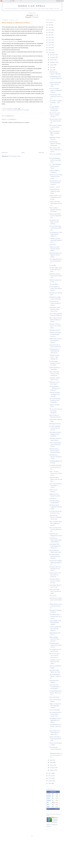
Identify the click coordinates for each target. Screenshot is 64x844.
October (52, 59)
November (52, 57)
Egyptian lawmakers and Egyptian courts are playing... (56, 254)
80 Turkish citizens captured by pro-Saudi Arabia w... (56, 645)
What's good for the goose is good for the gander (55, 591)
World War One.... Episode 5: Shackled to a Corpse (56, 456)
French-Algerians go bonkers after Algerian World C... (56, 288)
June (51, 70)
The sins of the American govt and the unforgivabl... (56, 410)
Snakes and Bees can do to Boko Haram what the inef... (56, 197)
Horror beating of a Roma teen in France (16, 22)
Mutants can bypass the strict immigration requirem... (55, 705)
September (53, 62)
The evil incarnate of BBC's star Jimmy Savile (55, 133)
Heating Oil (49, 800)
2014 (49, 52)
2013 (49, 773)
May (51, 760)
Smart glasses (53, 498)
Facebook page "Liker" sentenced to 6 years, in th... (56, 96)
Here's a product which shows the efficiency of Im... (56, 529)
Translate (36, 17)
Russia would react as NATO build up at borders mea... (55, 732)
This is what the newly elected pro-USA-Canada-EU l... (55, 400)
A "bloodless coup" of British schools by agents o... (55, 661)
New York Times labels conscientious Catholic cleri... (56, 228)
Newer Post (5, 152)
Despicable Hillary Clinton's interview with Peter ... (56, 479)
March (51, 765)
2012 (49, 776)
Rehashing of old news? (55, 423)
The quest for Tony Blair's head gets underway (54, 221)
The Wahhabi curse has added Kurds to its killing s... (55, 720)
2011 (49, 778)
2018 (49, 42)
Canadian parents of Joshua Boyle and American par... (55, 350)
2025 (49, 25)
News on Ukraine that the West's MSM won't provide (56, 523)
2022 (49, 32)
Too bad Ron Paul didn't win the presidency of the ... (55, 467)
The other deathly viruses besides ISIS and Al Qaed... (56, 269)
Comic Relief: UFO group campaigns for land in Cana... (55, 546)
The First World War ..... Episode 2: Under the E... (56, 676)
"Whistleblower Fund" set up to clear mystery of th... (56, 755)
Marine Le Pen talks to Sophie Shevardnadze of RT (55, 738)
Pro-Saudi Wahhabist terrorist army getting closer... (55, 160)
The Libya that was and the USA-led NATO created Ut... (55, 182)
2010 (49, 781)
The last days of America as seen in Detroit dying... (56, 127)
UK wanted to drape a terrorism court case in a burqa (56, 616)
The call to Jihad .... (54, 284)
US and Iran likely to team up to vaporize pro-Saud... (55, 580)
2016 (49, 47)
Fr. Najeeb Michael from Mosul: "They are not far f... (56, 692)
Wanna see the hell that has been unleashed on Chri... (56, 215)
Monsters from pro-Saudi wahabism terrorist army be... (56, 176)
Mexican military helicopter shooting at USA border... (55, 209)
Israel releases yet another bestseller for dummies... (55, 303)
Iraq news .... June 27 (55, 187)
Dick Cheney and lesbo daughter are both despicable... (55, 434)
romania (26, 109)
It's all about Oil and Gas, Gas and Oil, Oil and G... (56, 261)
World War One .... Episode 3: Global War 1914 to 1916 (56, 517)
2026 (49, 22)
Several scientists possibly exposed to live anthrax (55, 363)
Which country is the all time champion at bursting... (55, 340)
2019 (49, 40)
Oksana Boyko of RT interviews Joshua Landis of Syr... (55, 309)
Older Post (41, 152)
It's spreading (53, 265)
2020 (49, 37)
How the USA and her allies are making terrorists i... (55, 114)
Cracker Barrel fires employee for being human (55, 191)
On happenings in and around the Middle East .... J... (56, 78)
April (51, 762)
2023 (49, 30)
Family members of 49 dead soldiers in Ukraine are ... (55, 574)
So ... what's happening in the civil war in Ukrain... (55, 166)
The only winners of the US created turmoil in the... (55, 121)
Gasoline (48, 798)
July (51, 67)
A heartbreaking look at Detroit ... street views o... (55, 726)
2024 (49, 27)
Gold (47, 802)
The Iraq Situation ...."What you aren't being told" (55, 388)
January (52, 770)
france (9, 109)
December (52, 54)
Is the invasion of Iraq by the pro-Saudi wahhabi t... (56, 599)
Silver (48, 804)
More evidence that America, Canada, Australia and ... (54, 373)
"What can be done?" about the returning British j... (55, 248)
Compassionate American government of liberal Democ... (55, 540)
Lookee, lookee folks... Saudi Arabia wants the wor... (56, 203)
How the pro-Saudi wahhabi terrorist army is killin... (56, 506)
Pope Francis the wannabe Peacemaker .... (55, 749)
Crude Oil (48, 793)
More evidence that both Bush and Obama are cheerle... (56, 319)
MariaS (56, 817)
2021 (49, 35)
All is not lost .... (54, 595)
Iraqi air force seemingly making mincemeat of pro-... (56, 562)
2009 (49, 783)
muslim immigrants (17, 109)
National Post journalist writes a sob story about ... (55, 84)
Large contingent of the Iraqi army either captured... (55, 622)
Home (23, 152)
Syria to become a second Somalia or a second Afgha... (55, 686)
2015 (49, 50)
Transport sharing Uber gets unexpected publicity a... (55, 628)
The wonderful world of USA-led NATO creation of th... (55, 714)
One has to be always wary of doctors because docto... (55, 655)
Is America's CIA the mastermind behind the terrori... (56, 240)
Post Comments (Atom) (14, 156)
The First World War (55, 710)
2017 (49, 45)
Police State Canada (54, 697)
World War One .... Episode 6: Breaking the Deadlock (55, 143)
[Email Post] (19, 108)
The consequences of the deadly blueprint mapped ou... (56, 234)
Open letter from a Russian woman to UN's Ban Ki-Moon (55, 450)
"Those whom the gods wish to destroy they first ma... (55, 444)
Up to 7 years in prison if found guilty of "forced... (56, 485)
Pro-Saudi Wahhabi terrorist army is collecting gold (54, 108)
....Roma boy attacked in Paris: (10, 41)
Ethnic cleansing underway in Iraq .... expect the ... (55, 639)
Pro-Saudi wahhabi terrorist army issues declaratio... (55, 556)
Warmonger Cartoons (55, 330)
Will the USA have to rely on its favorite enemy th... (56, 606)
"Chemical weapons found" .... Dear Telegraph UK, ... (54, 357)
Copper (48, 806)
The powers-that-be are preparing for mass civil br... (55, 568)
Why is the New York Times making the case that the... (56, 149)
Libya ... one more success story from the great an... (56, 473)
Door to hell (52, 244)
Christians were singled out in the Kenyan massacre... (55, 334)
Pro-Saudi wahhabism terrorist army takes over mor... (55, 428)
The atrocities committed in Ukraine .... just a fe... (56, 102)
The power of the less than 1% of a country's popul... (56, 325)
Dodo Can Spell (32, 5)
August (52, 64)
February (52, 767)
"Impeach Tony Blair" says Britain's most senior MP (55, 394)
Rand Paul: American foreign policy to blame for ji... (56, 275)
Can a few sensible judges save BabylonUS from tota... (56, 90)
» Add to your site (57, 808)
